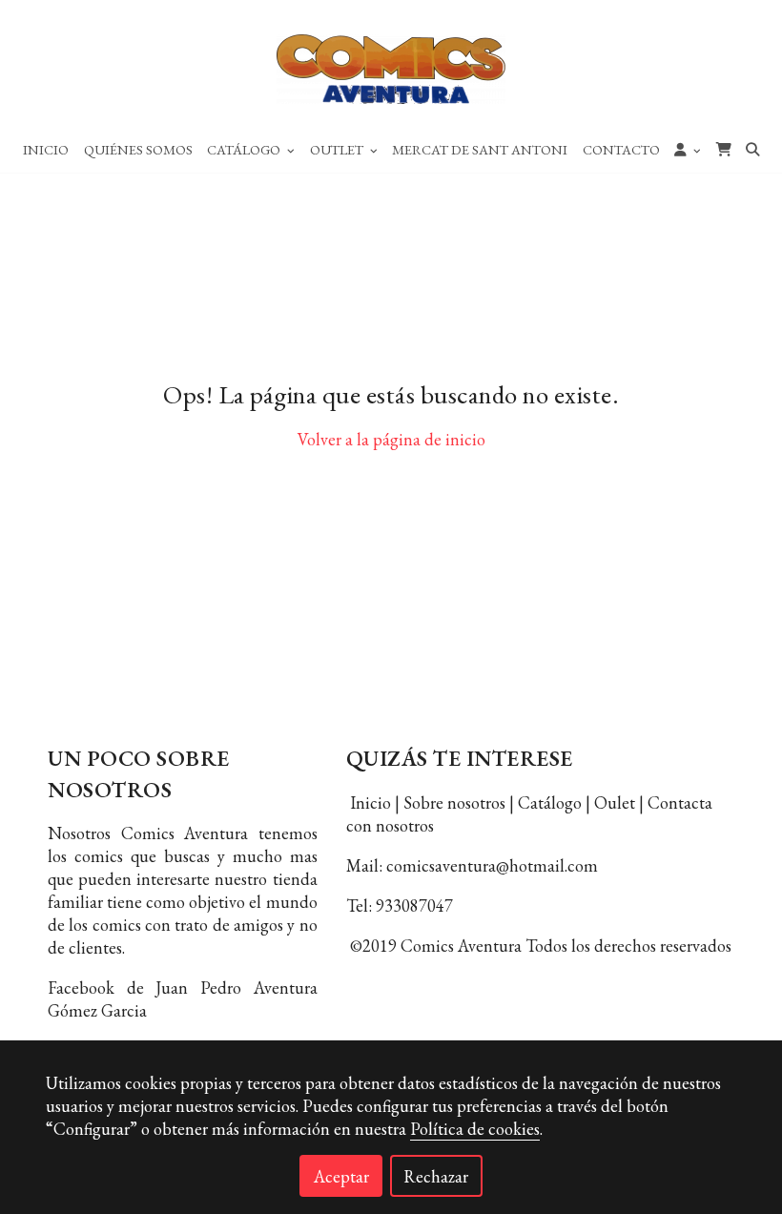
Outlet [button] (338, 149)
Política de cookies (475, 1129)
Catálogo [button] (245, 149)
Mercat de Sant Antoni (479, 149)
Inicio (46, 149)
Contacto (621, 149)
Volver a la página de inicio (391, 439)
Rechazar (435, 1176)
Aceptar (341, 1176)
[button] (688, 149)
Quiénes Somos (138, 149)
